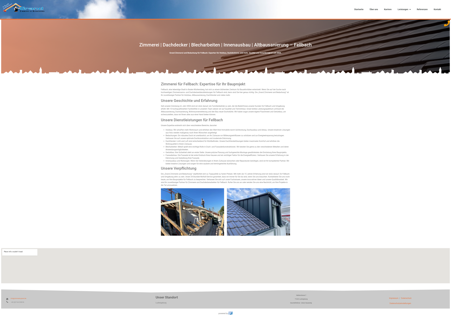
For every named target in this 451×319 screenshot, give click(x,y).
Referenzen (422, 9)
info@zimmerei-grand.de (18, 298)
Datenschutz (406, 298)
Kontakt (437, 9)
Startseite (359, 9)
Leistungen (403, 9)
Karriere (388, 9)
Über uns (374, 9)
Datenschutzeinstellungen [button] (400, 303)
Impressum (393, 298)
